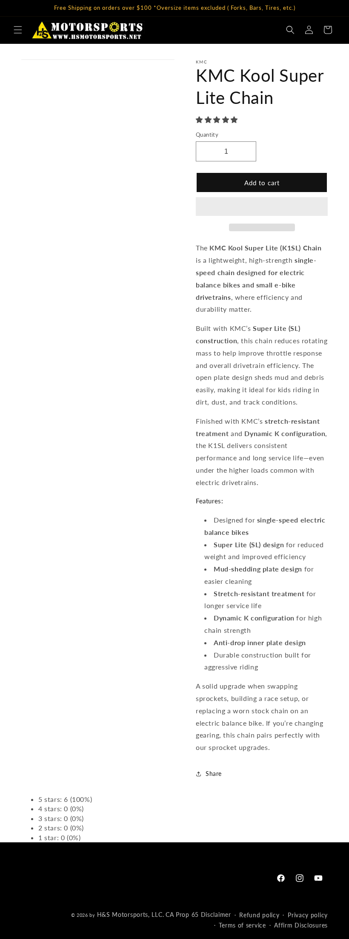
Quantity (207, 134)
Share (214, 773)
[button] (218, 119)
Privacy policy (308, 915)
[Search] (290, 29)
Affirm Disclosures (301, 925)
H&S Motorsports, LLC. (130, 914)
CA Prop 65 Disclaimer (198, 914)
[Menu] (18, 29)
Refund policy (259, 915)
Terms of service (242, 925)
